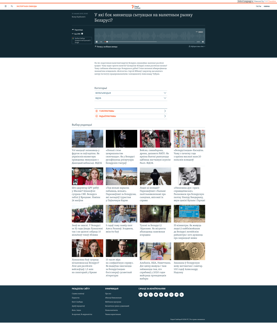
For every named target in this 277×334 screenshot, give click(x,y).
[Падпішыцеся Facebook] (146, 295)
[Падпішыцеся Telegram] (176, 295)
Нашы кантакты (111, 310)
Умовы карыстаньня (113, 314)
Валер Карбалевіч (78, 17)
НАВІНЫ (267, 6)
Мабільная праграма (113, 302)
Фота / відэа (76, 310)
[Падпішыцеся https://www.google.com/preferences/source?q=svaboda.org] (140, 295)
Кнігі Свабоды (77, 302)
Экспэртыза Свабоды (27, 6)
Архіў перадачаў (78, 306)
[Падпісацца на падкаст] (161, 295)
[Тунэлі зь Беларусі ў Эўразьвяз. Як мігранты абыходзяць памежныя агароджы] (155, 214)
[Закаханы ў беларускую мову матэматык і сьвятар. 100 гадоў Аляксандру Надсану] (189, 251)
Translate (272, 1)
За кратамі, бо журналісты (82, 314)
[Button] (77, 30)
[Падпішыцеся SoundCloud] (166, 295)
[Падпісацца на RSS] (182, 295)
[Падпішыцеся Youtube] (156, 295)
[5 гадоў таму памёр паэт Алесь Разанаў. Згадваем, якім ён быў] (121, 214)
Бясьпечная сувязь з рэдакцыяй (117, 306)
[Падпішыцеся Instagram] (171, 295)
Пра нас (108, 294)
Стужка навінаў (78, 294)
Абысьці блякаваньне (113, 298)
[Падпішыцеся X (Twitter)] (151, 295)
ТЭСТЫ (258, 6)
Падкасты (75, 298)
